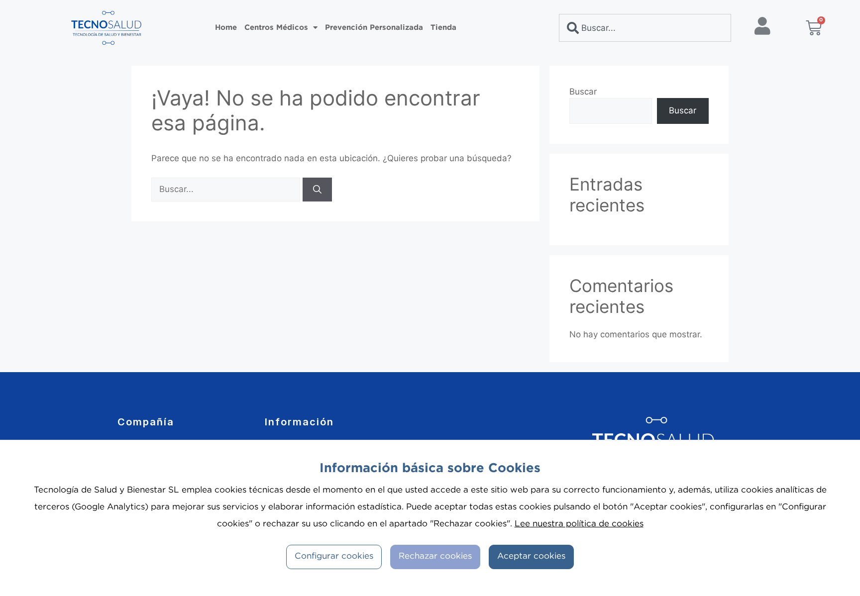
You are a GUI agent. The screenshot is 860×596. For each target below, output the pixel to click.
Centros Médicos (276, 27)
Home (226, 27)
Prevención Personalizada (374, 27)
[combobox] (645, 28)
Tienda (443, 27)
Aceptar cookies (531, 556)
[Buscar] (317, 189)
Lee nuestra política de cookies (579, 524)
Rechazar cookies (435, 556)
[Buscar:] (227, 189)
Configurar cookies (334, 556)
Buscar (583, 92)
